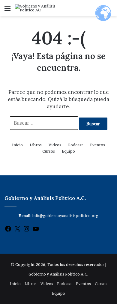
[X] (17, 230)
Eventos (97, 144)
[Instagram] (26, 230)
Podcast (75, 144)
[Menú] (7, 10)
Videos (55, 144)
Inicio (17, 144)
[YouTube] (35, 230)
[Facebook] (8, 230)
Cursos (48, 151)
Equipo (68, 151)
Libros (36, 144)
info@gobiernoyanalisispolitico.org (65, 215)
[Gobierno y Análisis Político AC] (39, 8)
